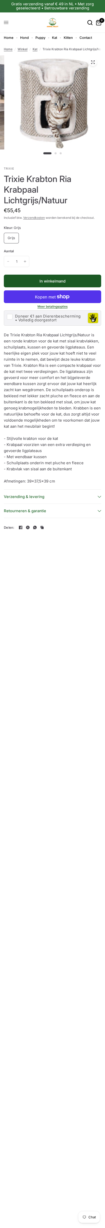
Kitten (68, 38)
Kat (54, 38)
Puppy (40, 38)
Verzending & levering (24, 496)
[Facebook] (21, 527)
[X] (28, 527)
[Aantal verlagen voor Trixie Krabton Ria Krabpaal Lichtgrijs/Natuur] (8, 261)
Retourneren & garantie (25, 510)
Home (9, 38)
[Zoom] (93, 62)
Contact (86, 38)
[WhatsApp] (35, 527)
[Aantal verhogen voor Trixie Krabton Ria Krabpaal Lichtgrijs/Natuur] (25, 261)
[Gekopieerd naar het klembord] (42, 527)
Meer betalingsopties (52, 306)
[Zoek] (90, 22)
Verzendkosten (34, 218)
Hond (24, 38)
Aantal (9, 251)
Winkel (23, 49)
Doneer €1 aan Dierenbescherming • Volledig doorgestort (48, 318)
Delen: (9, 527)
